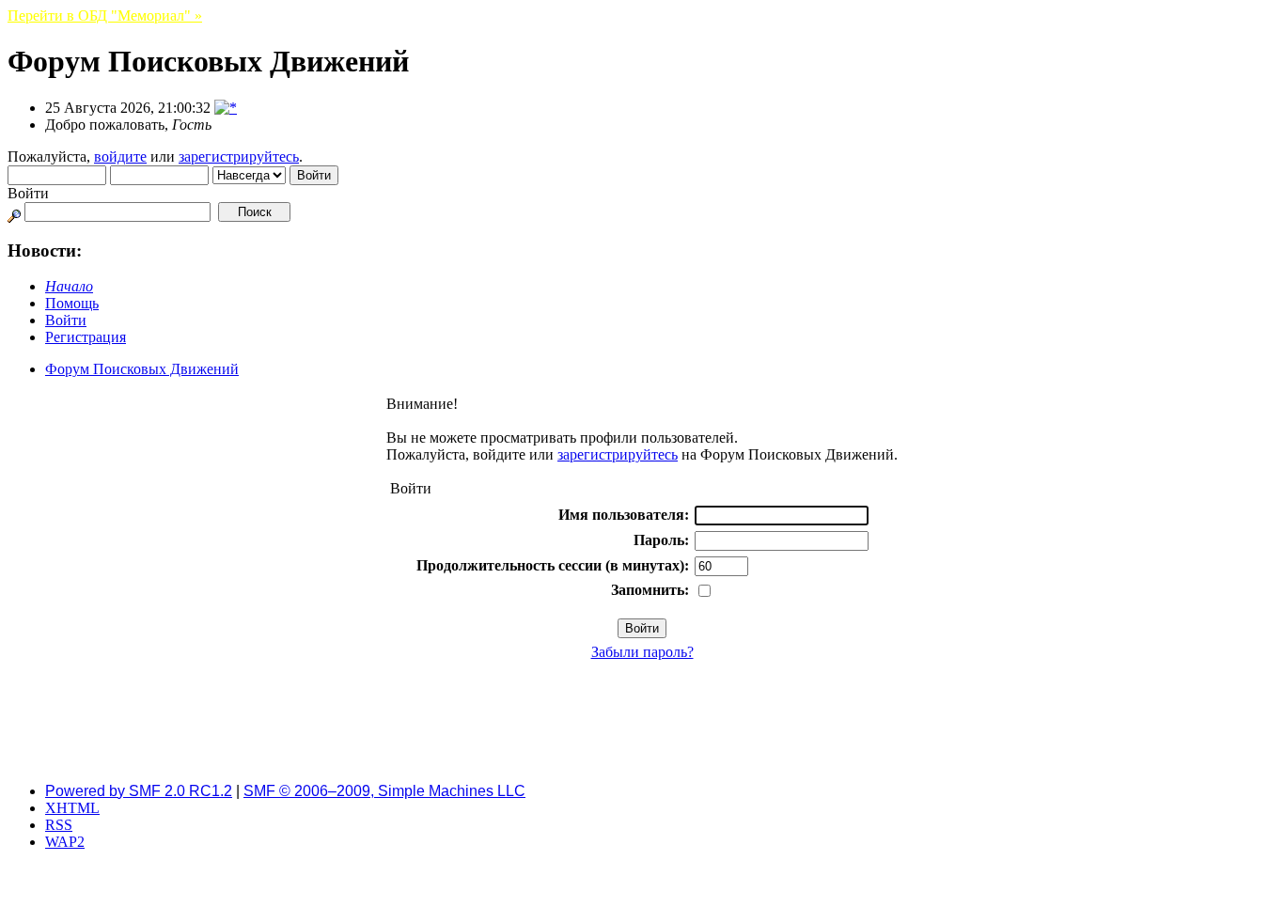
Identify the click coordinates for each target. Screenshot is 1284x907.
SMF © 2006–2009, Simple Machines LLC (384, 791)
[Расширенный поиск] (14, 211)
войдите (120, 156)
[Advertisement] (642, 725)
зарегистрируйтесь (239, 156)
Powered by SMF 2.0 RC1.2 (138, 791)
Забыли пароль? (642, 652)
